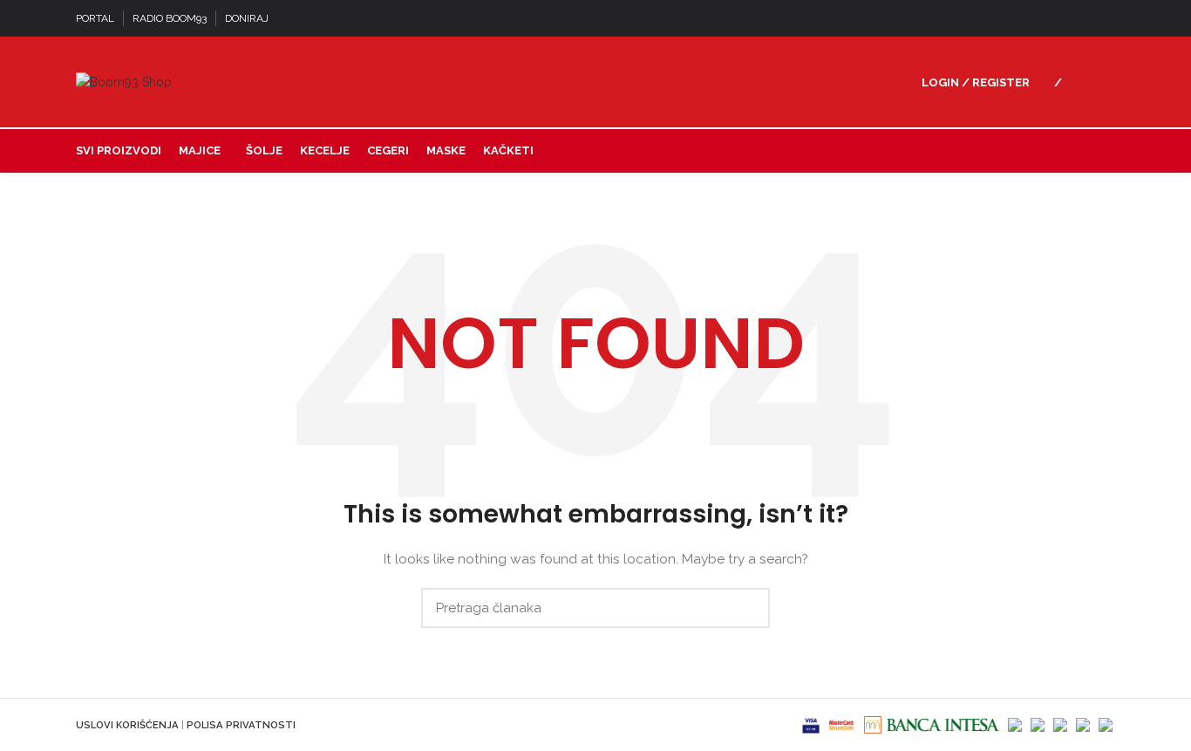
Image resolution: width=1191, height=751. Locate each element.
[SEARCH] (746, 608)
